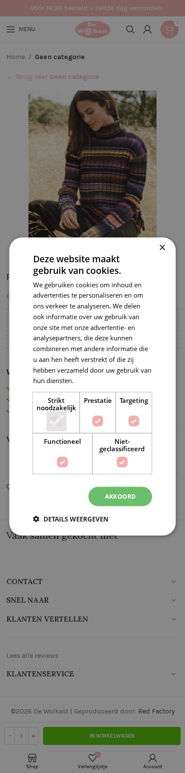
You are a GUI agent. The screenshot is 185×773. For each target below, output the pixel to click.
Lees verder (92, 380)
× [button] (162, 248)
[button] (70, 518)
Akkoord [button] (120, 496)
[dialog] (92, 386)
